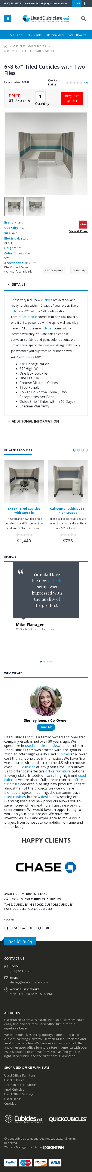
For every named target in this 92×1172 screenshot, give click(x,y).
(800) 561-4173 (12, 3)
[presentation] (5, 153)
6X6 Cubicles (35, 34)
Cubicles (54, 899)
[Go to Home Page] (5, 46)
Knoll (71, 34)
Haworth (81, 34)
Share (9, 920)
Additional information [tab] (35, 421)
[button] (75, 450)
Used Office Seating (18, 1094)
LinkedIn (23, 928)
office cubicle (27, 317)
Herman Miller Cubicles (20, 1085)
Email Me (46, 727)
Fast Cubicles (15, 909)
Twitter (15, 928)
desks (53, 745)
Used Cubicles (15, 34)
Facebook (7, 928)
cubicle (16, 311)
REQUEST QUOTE (72, 98)
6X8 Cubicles (34, 899)
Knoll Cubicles (14, 1089)
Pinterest (39, 928)
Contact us (26, 357)
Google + (31, 928)
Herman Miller (55, 34)
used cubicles (36, 745)
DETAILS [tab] (18, 284)
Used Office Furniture (19, 1075)
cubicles (46, 300)
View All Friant (78, 231)
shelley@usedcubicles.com (29, 982)
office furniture (58, 771)
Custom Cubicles (59, 904)
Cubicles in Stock (28, 904)
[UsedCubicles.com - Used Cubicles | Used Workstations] (46, 18)
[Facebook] (85, 3)
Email (76, 3)
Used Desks (12, 1099)
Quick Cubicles (40, 909)
